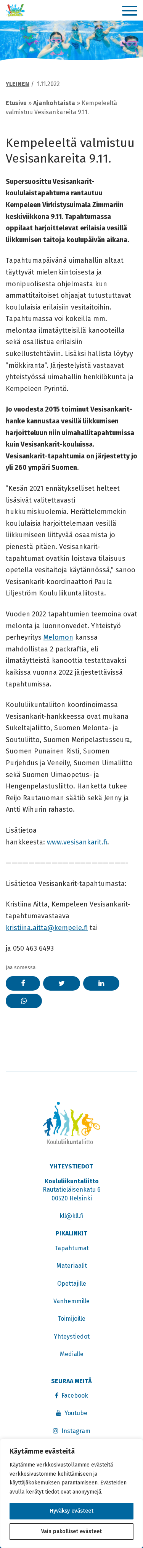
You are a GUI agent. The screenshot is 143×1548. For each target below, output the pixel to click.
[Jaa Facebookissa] (23, 983)
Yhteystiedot (72, 1336)
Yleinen (17, 84)
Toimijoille (71, 1318)
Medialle (72, 1354)
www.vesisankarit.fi (77, 842)
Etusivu (16, 103)
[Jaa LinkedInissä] (101, 983)
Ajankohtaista (54, 103)
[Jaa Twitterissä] (61, 983)
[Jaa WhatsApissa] (24, 1001)
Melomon (58, 637)
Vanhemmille (71, 1301)
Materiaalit (71, 1265)
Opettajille (71, 1283)
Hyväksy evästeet (71, 1511)
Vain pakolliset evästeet (71, 1531)
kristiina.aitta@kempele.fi (47, 928)
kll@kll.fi (71, 1215)
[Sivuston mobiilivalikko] (129, 11)
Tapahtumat (72, 1248)
